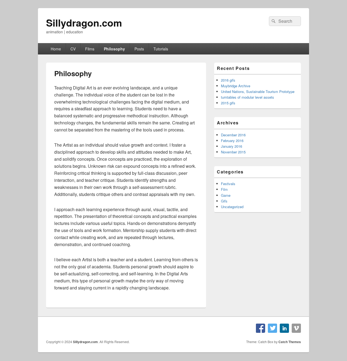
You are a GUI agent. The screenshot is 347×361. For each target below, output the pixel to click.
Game (225, 195)
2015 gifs (228, 102)
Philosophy (114, 48)
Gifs (224, 201)
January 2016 (231, 146)
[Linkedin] (284, 328)
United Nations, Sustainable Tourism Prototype (257, 91)
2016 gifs (228, 80)
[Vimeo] (296, 328)
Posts (139, 48)
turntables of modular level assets (247, 97)
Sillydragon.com (84, 22)
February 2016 (232, 140)
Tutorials (160, 48)
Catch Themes (289, 341)
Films (89, 48)
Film (224, 189)
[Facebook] (260, 328)
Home (56, 48)
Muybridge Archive (235, 85)
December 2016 (233, 134)
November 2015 (233, 151)
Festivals (228, 183)
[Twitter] (272, 328)
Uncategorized (232, 206)
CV (73, 48)
